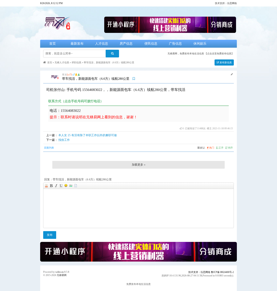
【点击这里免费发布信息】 (219, 53)
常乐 (64, 74)
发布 (50, 234)
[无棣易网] (71, 31)
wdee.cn (59, 272)
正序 (220, 147)
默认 (202, 147)
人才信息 (101, 43)
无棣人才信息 (62, 62)
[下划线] (61, 186)
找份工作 (64, 139)
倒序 (230, 147)
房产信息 (126, 43)
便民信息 (150, 43)
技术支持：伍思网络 (226, 3)
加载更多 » (138, 164)
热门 (211, 147)
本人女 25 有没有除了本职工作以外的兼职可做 (87, 135)
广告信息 (175, 43)
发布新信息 (225, 62)
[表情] (66, 186)
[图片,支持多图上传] (71, 186)
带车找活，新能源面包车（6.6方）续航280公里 (109, 62)
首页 (52, 43)
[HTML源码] (46, 186)
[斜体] (56, 186)
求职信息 (76, 62)
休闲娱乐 (199, 43)
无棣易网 (62, 275)
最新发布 (77, 43)
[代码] (76, 186)
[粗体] (51, 186)
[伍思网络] (170, 31)
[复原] (232, 74)
